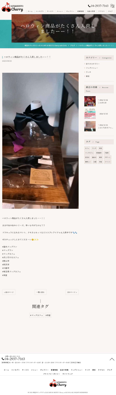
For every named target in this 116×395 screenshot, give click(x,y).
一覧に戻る (40, 292)
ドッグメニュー (92, 68)
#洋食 (48, 315)
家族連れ (99, 153)
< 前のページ (9, 292)
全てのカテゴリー (93, 64)
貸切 (87, 76)
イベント (107, 162)
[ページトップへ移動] (112, 359)
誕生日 (94, 157)
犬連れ (107, 153)
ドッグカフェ (89, 153)
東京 (100, 157)
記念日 (87, 157)
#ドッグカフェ (36, 315)
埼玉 (100, 148)
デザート (107, 157)
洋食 (100, 162)
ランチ (88, 72)
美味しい (88, 162)
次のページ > (72, 292)
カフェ (87, 148)
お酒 (95, 162)
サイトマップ (68, 374)
